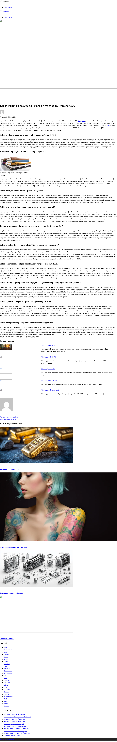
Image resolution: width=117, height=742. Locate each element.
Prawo (5, 678)
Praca (5, 675)
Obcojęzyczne (8, 673)
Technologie (7, 689)
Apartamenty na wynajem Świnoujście (15, 726)
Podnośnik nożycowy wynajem (13, 735)
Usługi (5, 701)
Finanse (6, 657)
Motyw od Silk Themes (7, 739)
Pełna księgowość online (48, 345)
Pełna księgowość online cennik (50, 390)
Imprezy (6, 661)
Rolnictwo (7, 682)
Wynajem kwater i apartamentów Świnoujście (17, 733)
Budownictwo (8, 650)
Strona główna (8, 7)
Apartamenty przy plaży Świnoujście (14, 714)
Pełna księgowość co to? (48, 369)
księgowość (81, 121)
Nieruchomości (8, 671)
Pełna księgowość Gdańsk (48, 357)
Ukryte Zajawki (8, 696)
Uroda (5, 699)
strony (108, 125)
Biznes (6, 94)
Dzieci (5, 652)
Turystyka (6, 694)
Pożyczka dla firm (7, 639)
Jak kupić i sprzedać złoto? (10, 469)
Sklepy (6, 685)
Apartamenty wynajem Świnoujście (14, 724)
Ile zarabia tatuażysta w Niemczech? (13, 547)
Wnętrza (6, 703)
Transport (6, 692)
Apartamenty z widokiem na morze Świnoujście (17, 717)
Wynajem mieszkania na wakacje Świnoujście (17, 728)
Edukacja (6, 654)
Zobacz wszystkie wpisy (7, 414)
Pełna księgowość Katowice (49, 380)
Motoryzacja (7, 668)
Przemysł (6, 680)
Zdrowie (6, 706)
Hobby (6, 659)
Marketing (7, 664)
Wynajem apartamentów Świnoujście (14, 719)
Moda (5, 666)
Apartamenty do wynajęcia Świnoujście (15, 731)
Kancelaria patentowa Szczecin (11, 593)
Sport (5, 687)
